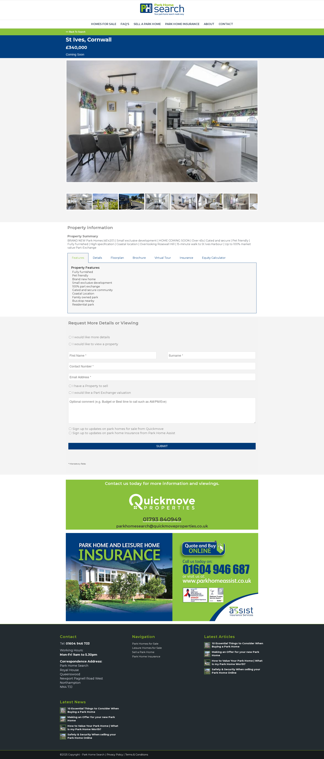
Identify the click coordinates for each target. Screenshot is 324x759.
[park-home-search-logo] (162, 10)
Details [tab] (97, 257)
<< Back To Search (75, 32)
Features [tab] (78, 257)
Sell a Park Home (143, 652)
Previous (61, 124)
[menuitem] (103, 24)
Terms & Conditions (136, 754)
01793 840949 (162, 519)
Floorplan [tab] (117, 257)
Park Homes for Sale (145, 643)
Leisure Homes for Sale (147, 647)
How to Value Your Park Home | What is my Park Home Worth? (93, 727)
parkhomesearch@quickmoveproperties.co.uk (162, 526)
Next (263, 124)
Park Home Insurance (146, 656)
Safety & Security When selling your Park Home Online (92, 736)
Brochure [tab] (139, 257)
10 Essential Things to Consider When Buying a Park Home (93, 710)
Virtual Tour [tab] (163, 257)
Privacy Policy (115, 754)
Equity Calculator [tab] (214, 257)
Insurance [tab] (186, 257)
